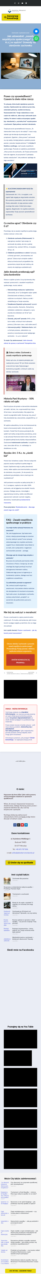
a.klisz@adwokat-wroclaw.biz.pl (23, 853)
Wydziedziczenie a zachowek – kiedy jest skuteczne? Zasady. (23, 938)
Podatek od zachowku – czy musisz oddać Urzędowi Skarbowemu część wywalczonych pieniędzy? (25, 1252)
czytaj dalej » (15, 880)
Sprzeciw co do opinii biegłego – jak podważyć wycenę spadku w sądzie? (23, 1202)
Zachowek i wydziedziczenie (20, 33)
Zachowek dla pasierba (20, 878)
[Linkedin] (26, 3)
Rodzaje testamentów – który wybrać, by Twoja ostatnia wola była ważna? (23, 930)
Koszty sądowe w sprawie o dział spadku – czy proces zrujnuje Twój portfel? (24, 921)
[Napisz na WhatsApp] (36, 38)
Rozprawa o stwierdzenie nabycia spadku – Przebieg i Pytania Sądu (19, 888)
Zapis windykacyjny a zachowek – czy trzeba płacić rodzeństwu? (24, 1212)
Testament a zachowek (20, 894)
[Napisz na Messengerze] (36, 31)
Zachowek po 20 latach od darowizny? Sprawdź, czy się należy (24, 912)
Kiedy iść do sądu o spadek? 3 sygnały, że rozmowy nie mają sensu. (22, 904)
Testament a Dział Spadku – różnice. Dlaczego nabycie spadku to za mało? (24, 1193)
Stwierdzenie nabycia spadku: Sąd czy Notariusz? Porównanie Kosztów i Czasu (24, 1261)
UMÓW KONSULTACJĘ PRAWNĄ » (20, 661)
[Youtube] (22, 3)
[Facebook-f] (15, 3)
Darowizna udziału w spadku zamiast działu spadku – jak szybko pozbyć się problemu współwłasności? (24, 1242)
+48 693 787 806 (21, 849)
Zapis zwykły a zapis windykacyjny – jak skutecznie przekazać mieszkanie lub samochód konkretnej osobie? (24, 1232)
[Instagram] (18, 3)
